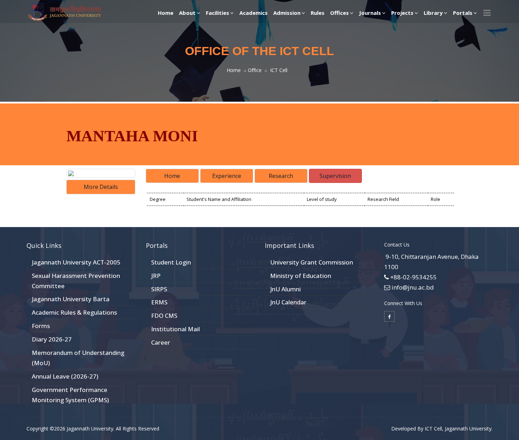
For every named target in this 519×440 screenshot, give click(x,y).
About (187, 12)
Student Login (171, 262)
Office (255, 70)
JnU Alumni (285, 289)
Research (281, 176)
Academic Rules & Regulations (74, 312)
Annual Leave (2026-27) (65, 376)
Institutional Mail (175, 329)
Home (165, 12)
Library (433, 12)
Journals (370, 12)
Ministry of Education (300, 276)
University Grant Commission (311, 262)
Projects (402, 12)
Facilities (217, 12)
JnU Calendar (288, 302)
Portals (462, 12)
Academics (253, 12)
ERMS (159, 302)
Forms (41, 326)
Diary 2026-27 (52, 339)
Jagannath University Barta (70, 299)
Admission (286, 12)
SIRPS (159, 289)
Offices (339, 12)
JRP (156, 276)
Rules (317, 12)
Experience (226, 176)
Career (160, 342)
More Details (101, 187)
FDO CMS (164, 315)
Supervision (335, 176)
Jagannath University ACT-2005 (76, 262)
